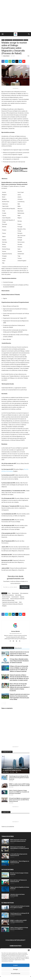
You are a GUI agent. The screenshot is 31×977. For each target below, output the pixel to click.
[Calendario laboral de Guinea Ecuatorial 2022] (5, 896)
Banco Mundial (18, 595)
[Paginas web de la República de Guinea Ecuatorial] (5, 889)
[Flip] (23, 61)
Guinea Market (6, 55)
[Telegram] (20, 61)
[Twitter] (6, 61)
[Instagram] (14, 641)
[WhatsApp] (9, 61)
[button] (28, 950)
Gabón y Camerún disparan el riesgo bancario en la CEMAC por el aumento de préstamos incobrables (19, 792)
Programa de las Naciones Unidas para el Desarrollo (12, 604)
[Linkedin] (13, 61)
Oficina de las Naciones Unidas (8, 600)
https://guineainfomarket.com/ (16, 633)
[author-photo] (15, 629)
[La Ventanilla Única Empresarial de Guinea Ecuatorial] (5, 856)
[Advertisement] (15, 16)
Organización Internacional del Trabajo (9, 602)
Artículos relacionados (7, 648)
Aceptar (15, 965)
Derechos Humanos (6, 596)
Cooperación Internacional (18, 40)
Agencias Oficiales (8, 40)
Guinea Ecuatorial (15, 596)
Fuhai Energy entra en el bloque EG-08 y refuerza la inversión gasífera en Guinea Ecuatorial (19, 778)
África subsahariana (24, 593)
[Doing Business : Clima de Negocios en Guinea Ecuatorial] (5, 863)
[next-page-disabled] (5, 818)
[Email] (16, 61)
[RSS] (17, 641)
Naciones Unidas (5, 598)
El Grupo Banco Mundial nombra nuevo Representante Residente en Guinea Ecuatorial (19, 660)
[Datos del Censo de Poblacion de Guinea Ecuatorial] (5, 882)
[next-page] (5, 703)
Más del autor (18, 648)
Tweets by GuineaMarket (8, 826)
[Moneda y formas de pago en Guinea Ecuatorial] (5, 874)
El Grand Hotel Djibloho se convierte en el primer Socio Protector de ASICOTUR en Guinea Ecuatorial (19, 800)
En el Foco (26, 40)
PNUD (20, 602)
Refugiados (4, 605)
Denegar (15, 969)
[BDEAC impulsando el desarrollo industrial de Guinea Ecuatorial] (5, 841)
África (6, 37)
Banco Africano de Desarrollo (8, 595)
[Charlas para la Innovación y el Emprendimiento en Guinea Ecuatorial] (5, 848)
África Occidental (15, 593)
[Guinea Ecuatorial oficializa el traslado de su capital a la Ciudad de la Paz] (15, 764)
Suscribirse (24, 587)
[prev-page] (2, 703)
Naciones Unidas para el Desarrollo (17, 598)
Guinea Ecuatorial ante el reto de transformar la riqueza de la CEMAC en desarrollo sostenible (19, 653)
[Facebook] (3, 61)
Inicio (3, 37)
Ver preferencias (15, 973)
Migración (22, 596)
